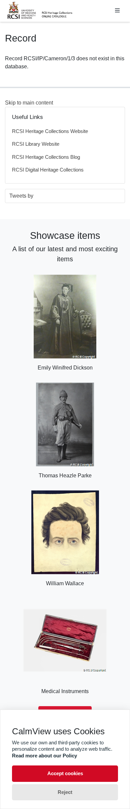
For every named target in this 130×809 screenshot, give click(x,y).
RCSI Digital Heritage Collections (48, 170)
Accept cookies (65, 773)
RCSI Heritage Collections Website (50, 131)
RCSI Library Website (35, 144)
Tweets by (21, 196)
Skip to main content (29, 103)
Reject (65, 792)
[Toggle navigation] (117, 10)
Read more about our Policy (44, 755)
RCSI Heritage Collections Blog (46, 157)
